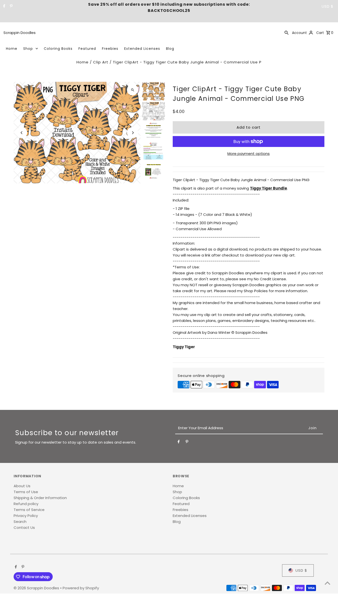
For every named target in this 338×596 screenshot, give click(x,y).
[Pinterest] (11, 6)
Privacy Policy (26, 515)
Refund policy (26, 503)
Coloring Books (58, 48)
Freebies (110, 48)
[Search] (286, 32)
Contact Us (24, 527)
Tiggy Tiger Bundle (268, 188)
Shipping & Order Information (40, 497)
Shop (28, 48)
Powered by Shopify (81, 588)
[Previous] (21, 132)
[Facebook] (3, 6)
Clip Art (100, 62)
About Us (22, 485)
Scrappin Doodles (19, 32)
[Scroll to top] (327, 583)
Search (20, 521)
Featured (87, 48)
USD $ (328, 6)
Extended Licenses (142, 48)
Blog (170, 48)
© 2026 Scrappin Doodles (37, 588)
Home (11, 48)
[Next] (132, 132)
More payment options (248, 153)
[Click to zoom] (132, 89)
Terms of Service (29, 509)
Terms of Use (26, 491)
